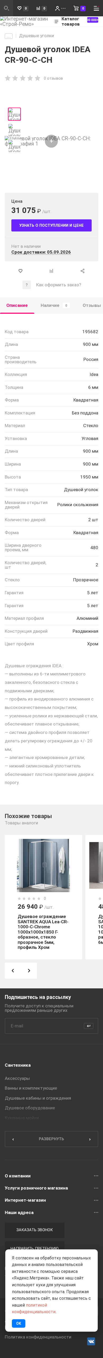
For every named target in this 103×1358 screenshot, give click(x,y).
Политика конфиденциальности (38, 1337)
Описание (17, 305)
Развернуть (51, 1139)
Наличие (54, 305)
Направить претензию (35, 1248)
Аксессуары (17, 1078)
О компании (18, 1176)
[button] (13, 971)
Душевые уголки (36, 35)
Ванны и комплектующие (31, 1088)
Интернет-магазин (25, 1200)
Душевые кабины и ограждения (38, 1098)
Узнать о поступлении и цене (51, 225)
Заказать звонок (34, 1229)
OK (18, 1323)
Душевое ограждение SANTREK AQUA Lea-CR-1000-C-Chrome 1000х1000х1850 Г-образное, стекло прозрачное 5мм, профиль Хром (43, 932)
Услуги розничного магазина (36, 1188)
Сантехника (18, 1065)
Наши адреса (19, 1212)
